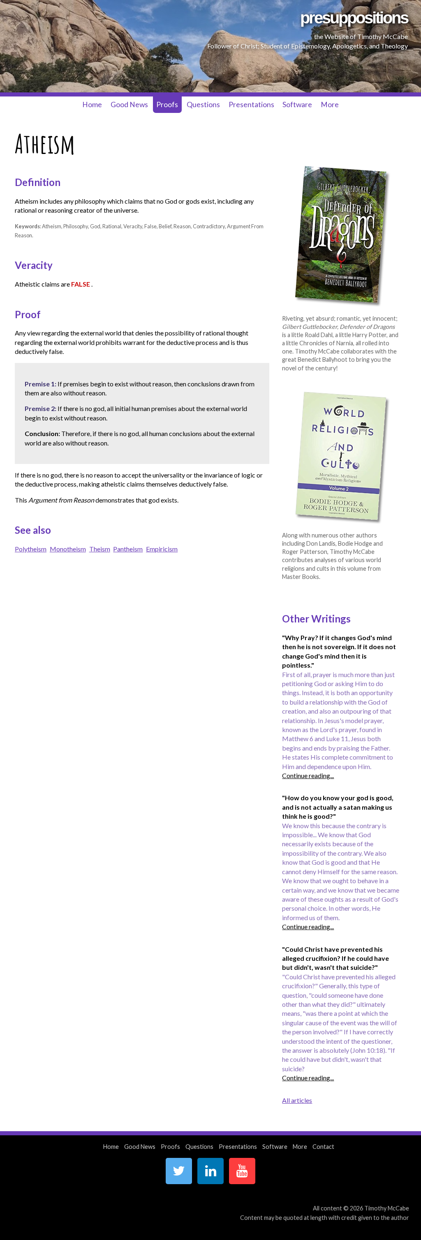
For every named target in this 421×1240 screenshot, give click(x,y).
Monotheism (68, 549)
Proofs (167, 104)
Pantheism (128, 549)
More (330, 104)
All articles (297, 1100)
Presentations (251, 104)
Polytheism (30, 549)
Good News (129, 104)
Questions (203, 104)
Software (297, 104)
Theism (99, 549)
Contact (323, 1146)
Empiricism (162, 549)
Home (92, 104)
